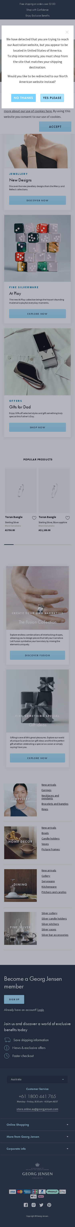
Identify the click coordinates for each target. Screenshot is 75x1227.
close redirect (67, 32)
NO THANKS (23, 98)
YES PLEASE (52, 98)
